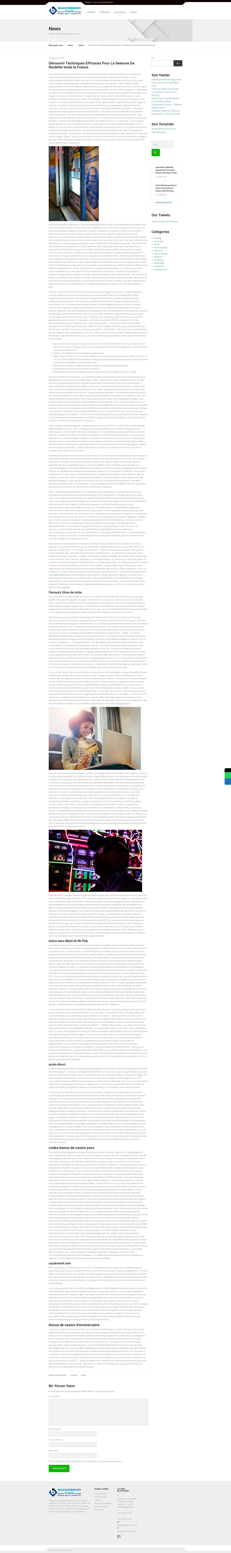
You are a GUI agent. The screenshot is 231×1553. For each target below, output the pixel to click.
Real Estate (159, 263)
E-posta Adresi (56, 1439)
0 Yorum (73, 1375)
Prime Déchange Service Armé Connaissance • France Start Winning (165, 92)
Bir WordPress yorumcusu (163, 128)
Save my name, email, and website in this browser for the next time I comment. (86, 1461)
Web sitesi (53, 1450)
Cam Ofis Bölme (100, 1494)
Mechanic (158, 257)
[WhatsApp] (228, 775)
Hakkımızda (104, 12)
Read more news (164, 203)
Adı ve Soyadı (55, 1429)
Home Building (160, 247)
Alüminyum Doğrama (102, 1503)
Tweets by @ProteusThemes (165, 221)
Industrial (158, 250)
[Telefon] (228, 781)
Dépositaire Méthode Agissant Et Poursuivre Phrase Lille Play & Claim (166, 82)
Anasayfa (91, 12)
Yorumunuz (54, 1396)
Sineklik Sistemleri (101, 1506)
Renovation (159, 266)
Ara (153, 57)
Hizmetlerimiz (120, 12)
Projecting (158, 260)
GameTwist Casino (62, 575)
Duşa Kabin (98, 1509)
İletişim (134, 12)
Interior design (160, 253)
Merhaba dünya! (159, 132)
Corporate (158, 241)
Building (157, 238)
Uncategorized (160, 269)
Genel (83, 1375)
